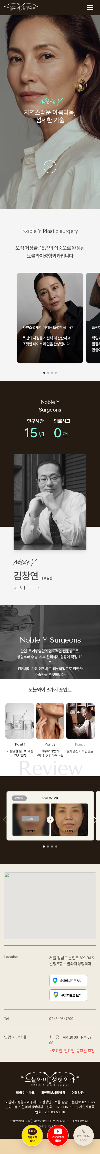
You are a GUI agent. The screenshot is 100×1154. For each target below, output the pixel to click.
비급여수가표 (25, 1092)
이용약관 (78, 1092)
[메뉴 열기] (90, 7)
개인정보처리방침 (53, 1092)
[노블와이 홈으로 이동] (22, 7)
